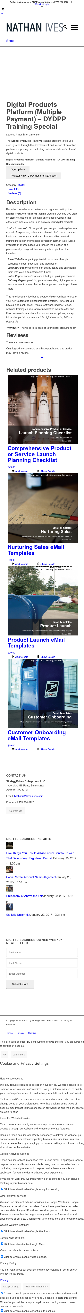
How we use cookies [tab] (11, 1078)
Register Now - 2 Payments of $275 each (34, 175)
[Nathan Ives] (34, 27)
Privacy (4, 1280)
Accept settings (11, 1286)
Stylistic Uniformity (18, 914)
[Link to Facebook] (51, 1029)
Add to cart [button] (21, 471)
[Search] (63, 27)
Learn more (19, 1054)
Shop (10, 40)
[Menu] (72, 27)
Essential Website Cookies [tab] (15, 1118)
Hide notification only (36, 1286)
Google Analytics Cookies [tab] (14, 1153)
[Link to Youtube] (75, 1029)
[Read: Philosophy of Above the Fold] (9, 890)
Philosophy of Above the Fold (24, 896)
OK (4, 1054)
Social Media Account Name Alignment (31, 877)
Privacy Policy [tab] (8, 1263)
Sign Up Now (18, 169)
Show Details (47, 471)
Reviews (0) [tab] (14, 193)
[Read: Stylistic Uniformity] (9, 909)
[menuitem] (63, 27)
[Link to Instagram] (57, 1029)
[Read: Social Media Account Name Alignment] (9, 872)
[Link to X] (69, 1029)
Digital (21, 185)
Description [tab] (14, 189)
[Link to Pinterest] (63, 1029)
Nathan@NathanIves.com (28, 796)
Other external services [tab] (13, 1195)
